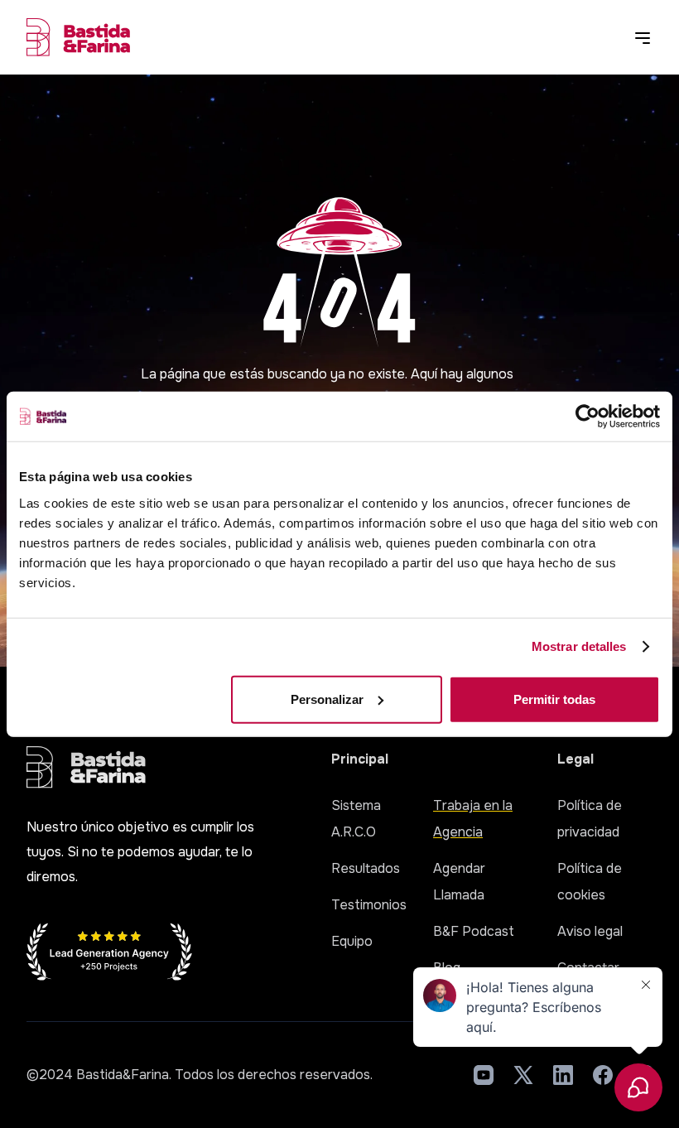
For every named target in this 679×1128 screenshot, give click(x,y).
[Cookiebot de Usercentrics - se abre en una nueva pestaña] (587, 416)
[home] (78, 37)
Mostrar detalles (579, 646)
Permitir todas (554, 699)
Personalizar (327, 699)
